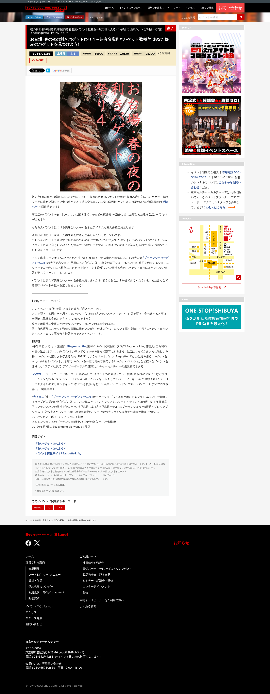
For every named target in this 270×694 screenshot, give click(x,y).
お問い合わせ (33, 624)
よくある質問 (88, 606)
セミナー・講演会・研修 (98, 580)
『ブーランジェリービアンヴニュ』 (72, 396)
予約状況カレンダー (40, 586)
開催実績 (34, 598)
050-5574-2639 (44, 667)
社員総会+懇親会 (93, 562)
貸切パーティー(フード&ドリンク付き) (107, 568)
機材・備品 (35, 580)
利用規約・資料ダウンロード (46, 592)
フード (59, 507)
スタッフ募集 (33, 618)
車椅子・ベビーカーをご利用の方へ (102, 600)
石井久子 (38, 374)
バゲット (38, 507)
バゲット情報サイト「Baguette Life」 (59, 453)
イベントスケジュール (39, 606)
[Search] (241, 17)
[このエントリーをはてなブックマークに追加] (48, 70)
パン (49, 507)
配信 (85, 592)
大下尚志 (38, 396)
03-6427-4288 (43, 656)
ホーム (29, 556)
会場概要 (34, 568)
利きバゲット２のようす (51, 448)
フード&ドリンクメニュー (44, 574)
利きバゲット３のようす (51, 443)
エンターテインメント (96, 586)
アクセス (31, 612)
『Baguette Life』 (76, 346)
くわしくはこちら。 (215, 207)
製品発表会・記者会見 (96, 574)
